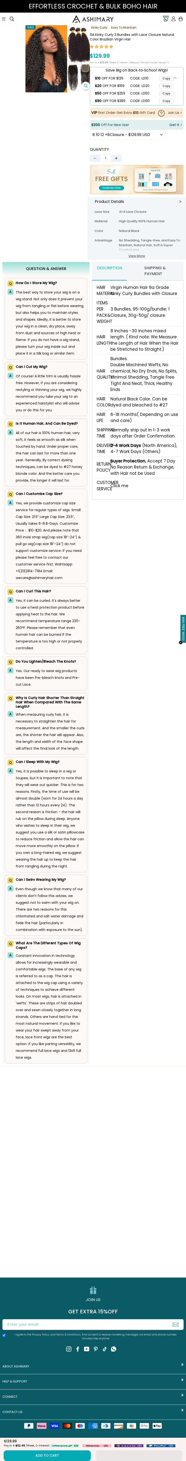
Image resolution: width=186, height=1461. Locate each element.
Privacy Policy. (41, 1334)
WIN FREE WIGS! (183, 629)
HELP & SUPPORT (14, 1381)
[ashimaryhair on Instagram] (68, 1349)
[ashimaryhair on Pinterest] (95, 1349)
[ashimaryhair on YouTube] (86, 1349)
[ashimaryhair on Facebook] (77, 1349)
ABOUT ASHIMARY (15, 1366)
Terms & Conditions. (69, 1334)
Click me (119, 486)
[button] (102, 47)
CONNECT (9, 1397)
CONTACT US (12, 1412)
